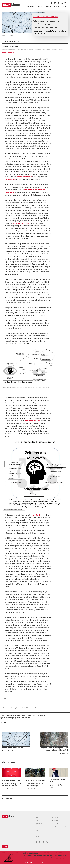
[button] (5, 722)
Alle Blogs (30, 7)
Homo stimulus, (42, 318)
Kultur (37, 821)
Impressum (55, 817)
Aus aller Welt (39, 827)
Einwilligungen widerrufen (59, 827)
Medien (38, 830)
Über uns (48, 7)
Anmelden (55, 824)
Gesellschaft (19, 708)
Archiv (37, 833)
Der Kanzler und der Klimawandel (34, 780)
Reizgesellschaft (10, 179)
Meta (33, 708)
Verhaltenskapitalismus (24, 177)
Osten (37, 836)
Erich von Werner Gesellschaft (21, 223)
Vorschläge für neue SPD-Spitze (11, 780)
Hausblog (40, 7)
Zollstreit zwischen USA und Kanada (57, 780)
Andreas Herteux (10, 708)
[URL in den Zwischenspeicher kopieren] (1, 722)
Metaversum (38, 708)
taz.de (64, 7)
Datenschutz (55, 821)
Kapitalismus (27, 708)
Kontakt (57, 7)
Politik (38, 817)
